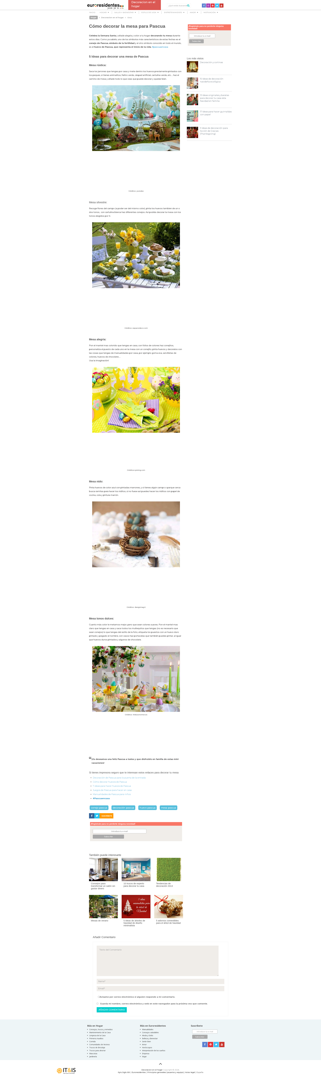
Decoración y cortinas (211, 62)
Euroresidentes (139, 1072)
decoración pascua (123, 807)
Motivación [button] (210, 12)
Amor (144, 1044)
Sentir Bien (146, 1041)
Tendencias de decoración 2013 (164, 884)
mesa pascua (168, 807)
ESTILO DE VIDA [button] (148, 12)
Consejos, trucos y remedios (101, 1029)
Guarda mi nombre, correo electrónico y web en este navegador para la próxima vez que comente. (154, 1004)
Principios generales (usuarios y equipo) (165, 1072)
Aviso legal (190, 1072)
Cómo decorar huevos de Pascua (110, 782)
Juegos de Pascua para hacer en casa (112, 790)
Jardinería (93, 1056)
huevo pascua (147, 807)
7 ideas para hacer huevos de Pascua (112, 786)
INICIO (92, 12)
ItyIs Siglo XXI (124, 1072)
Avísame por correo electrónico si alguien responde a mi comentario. (137, 997)
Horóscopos (147, 1047)
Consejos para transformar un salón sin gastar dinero (103, 886)
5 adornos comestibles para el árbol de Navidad (168, 921)
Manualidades (147, 1029)
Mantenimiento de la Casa (100, 1032)
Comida (92, 1041)
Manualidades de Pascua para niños (112, 794)
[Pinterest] (213, 6)
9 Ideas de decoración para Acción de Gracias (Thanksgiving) (214, 131)
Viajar (144, 1056)
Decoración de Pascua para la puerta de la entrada (119, 778)
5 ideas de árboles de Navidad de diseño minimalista (134, 923)
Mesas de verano (99, 920)
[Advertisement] (136, 170)
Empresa (145, 1053)
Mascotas (93, 1053)
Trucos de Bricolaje (97, 1047)
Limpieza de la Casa (97, 1035)
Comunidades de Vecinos (99, 1044)
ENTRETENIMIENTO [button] (173, 12)
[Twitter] (217, 6)
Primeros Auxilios (96, 1038)
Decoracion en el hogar (152, 1070)
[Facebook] (204, 6)
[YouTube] (221, 6)
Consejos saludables (150, 1032)
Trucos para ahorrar (97, 1050)
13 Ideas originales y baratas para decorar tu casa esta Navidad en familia (214, 98)
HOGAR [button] (103, 12)
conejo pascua (99, 807)
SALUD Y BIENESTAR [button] (124, 12)
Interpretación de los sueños (153, 1050)
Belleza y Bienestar (150, 1038)
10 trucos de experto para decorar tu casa (134, 884)
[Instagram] (208, 6)
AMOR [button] (193, 12)
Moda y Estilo (147, 1035)
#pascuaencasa (160, 47)
